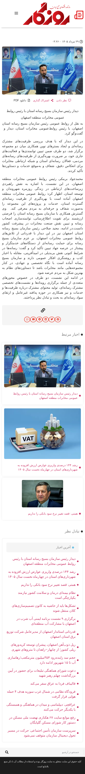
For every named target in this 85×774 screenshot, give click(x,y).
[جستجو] (6, 752)
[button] (58, 319)
